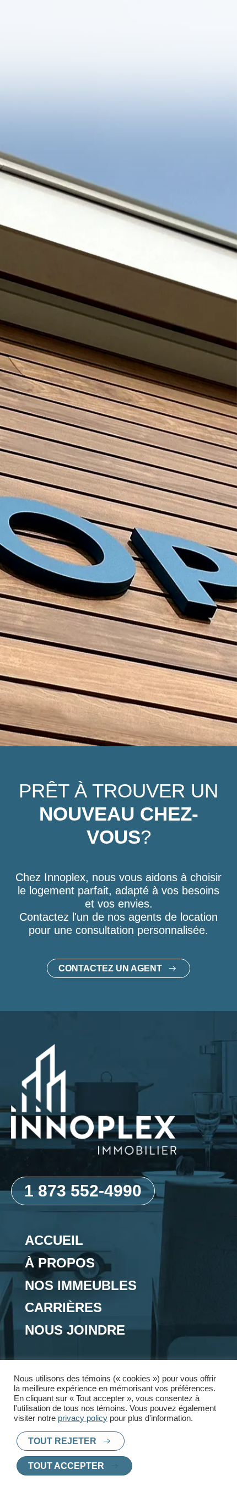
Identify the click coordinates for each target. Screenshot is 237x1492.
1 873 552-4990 (83, 1191)
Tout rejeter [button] (62, 1441)
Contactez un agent (110, 968)
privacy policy (82, 1418)
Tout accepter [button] (66, 1466)
